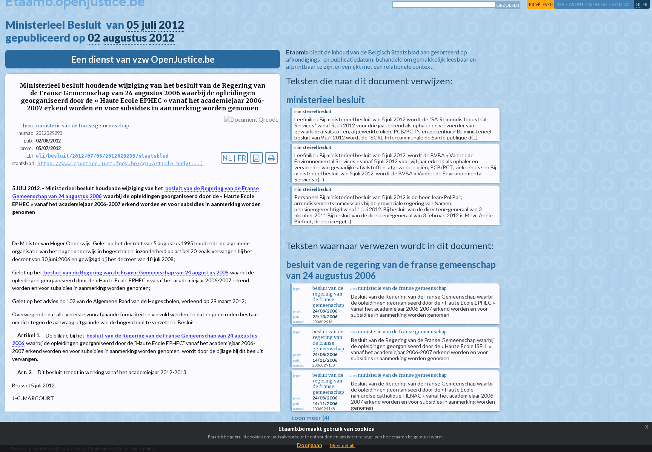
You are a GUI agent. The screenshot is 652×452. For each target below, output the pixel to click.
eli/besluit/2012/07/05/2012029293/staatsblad (102, 156)
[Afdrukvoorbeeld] (271, 158)
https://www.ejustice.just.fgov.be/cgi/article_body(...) (120, 163)
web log (597, 4)
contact (622, 4)
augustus (125, 37)
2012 (171, 24)
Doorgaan (309, 445)
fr (645, 4)
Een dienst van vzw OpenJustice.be (143, 59)
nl (638, 4)
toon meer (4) (310, 417)
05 (132, 24)
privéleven (541, 4)
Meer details (342, 445)
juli (148, 24)
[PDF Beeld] (256, 158)
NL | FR (234, 157)
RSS (560, 4)
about (576, 4)
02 (94, 37)
